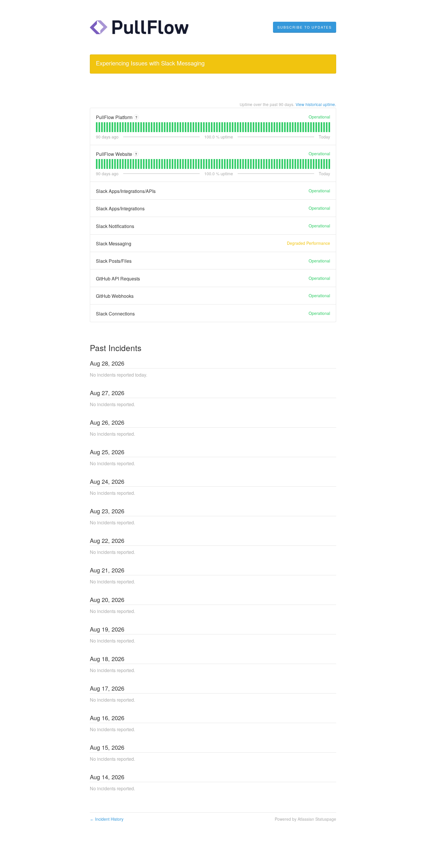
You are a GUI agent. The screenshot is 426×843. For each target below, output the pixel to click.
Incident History (106, 819)
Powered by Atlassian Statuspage (305, 819)
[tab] (96, 127)
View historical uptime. (316, 104)
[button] (304, 27)
